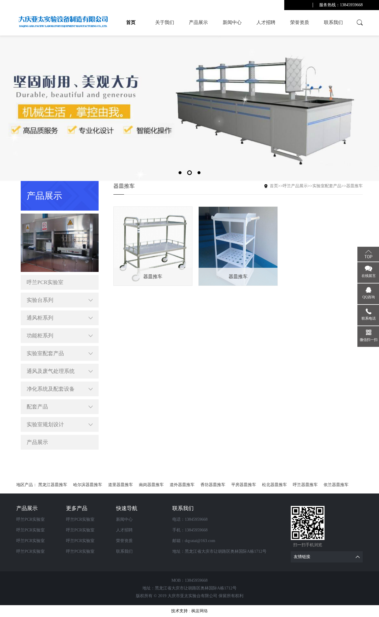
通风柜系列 (40, 318)
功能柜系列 (40, 336)
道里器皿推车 (120, 485)
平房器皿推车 (243, 485)
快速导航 (126, 508)
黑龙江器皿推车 (52, 485)
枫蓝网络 (199, 611)
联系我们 (333, 22)
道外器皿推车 (182, 485)
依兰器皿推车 (336, 485)
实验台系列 (40, 300)
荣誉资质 (299, 22)
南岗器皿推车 (151, 485)
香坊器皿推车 (212, 485)
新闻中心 (232, 22)
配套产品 (37, 407)
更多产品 (76, 508)
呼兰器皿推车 (305, 485)
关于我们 (164, 22)
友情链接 (302, 557)
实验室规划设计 (45, 424)
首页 (131, 22)
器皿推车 (354, 186)
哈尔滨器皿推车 (87, 485)
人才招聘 (265, 22)
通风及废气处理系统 (51, 371)
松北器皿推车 (274, 485)
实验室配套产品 (45, 353)
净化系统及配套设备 (51, 389)
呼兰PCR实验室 (45, 282)
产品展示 (198, 22)
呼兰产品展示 (295, 186)
